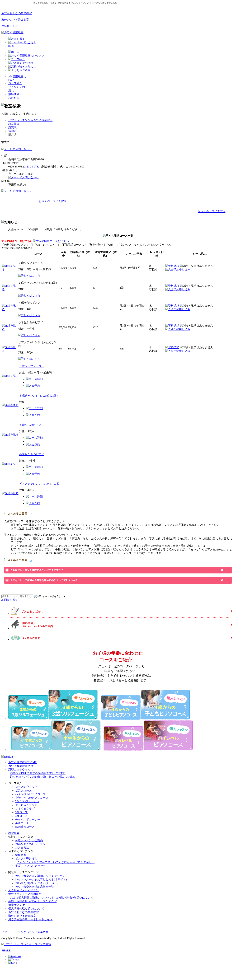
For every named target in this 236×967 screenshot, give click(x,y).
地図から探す (9, 599)
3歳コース (21, 812)
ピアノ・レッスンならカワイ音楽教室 (24, 932)
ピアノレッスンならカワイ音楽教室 (30, 120)
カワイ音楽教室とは (20, 765)
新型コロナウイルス (42, 773)
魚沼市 (12, 131)
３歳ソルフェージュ (31, 366)
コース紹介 (15, 83)
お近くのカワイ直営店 (53, 201)
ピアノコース (23, 790)
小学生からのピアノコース (31, 797)
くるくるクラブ (25, 808)
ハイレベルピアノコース (30, 794)
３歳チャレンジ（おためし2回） (39, 395)
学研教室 (20, 854)
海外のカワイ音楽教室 (15, 19)
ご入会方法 (22, 847)
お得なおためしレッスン (30, 844)
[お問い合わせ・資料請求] (16, 149)
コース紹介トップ (26, 786)
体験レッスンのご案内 (29, 840)
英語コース (22, 823)
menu (11, 45)
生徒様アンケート (12, 26)
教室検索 (13, 123)
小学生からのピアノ (31, 454)
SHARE (6, 950)
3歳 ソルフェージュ (27, 801)
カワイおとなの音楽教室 (16, 13)
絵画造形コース (25, 826)
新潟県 (12, 127)
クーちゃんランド (26, 805)
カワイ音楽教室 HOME (22, 762)
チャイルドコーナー (27, 819)
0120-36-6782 (31, 166)
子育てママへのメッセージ (31, 865)
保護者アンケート (19, 904)
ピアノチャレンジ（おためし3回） (40, 483)
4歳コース (21, 815)
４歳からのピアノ (30, 424)
